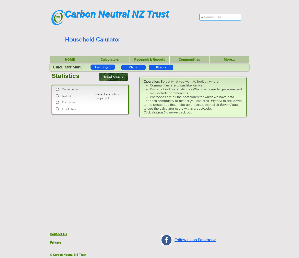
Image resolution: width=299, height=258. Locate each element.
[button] (110, 59)
